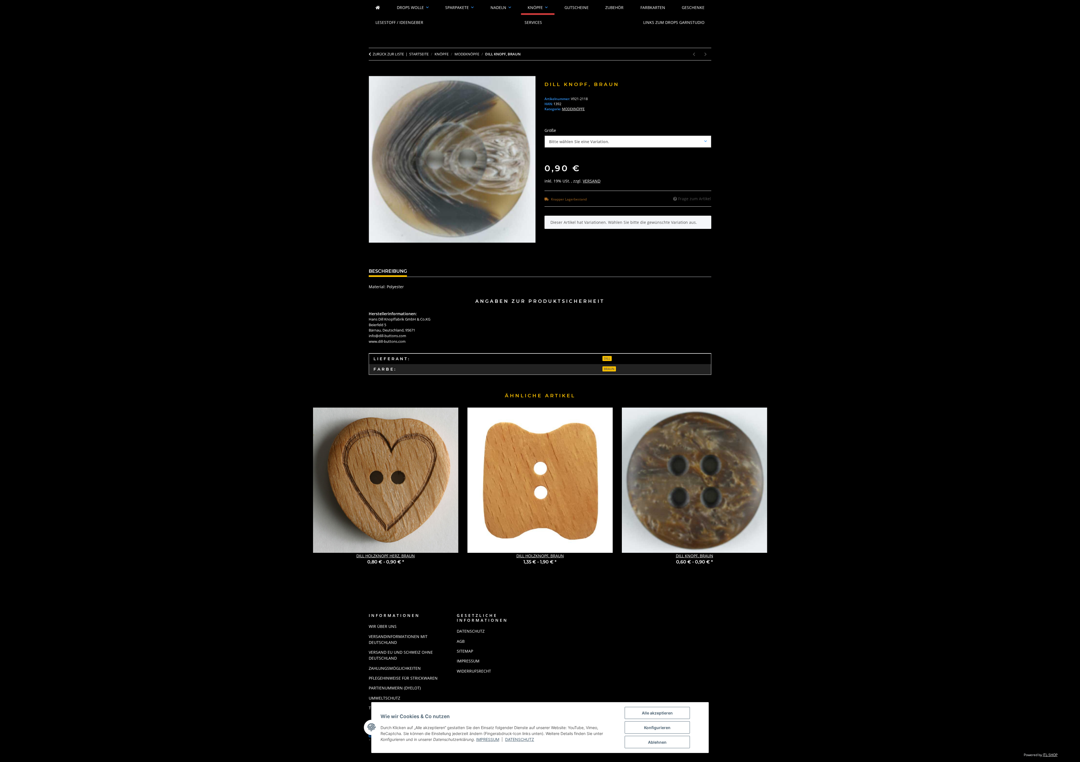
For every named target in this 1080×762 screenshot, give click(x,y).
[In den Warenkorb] (373, 73)
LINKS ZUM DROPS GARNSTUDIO (674, 22)
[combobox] (627, 142)
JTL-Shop (1050, 754)
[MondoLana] (378, 7)
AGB (461, 641)
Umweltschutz (384, 698)
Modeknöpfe (573, 109)
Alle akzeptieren (657, 713)
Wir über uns (383, 626)
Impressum (487, 739)
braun (609, 369)
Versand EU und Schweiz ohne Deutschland (401, 655)
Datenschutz (519, 739)
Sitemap (465, 651)
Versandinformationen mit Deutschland (398, 639)
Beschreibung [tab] (388, 271)
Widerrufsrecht (474, 671)
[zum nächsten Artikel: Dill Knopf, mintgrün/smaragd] (705, 54)
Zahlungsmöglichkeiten (395, 668)
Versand (591, 181)
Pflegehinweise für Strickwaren (403, 678)
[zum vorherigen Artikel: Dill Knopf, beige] (694, 54)
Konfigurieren (657, 727)
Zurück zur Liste (388, 54)
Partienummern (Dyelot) (395, 688)
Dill (607, 358)
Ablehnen (657, 742)
